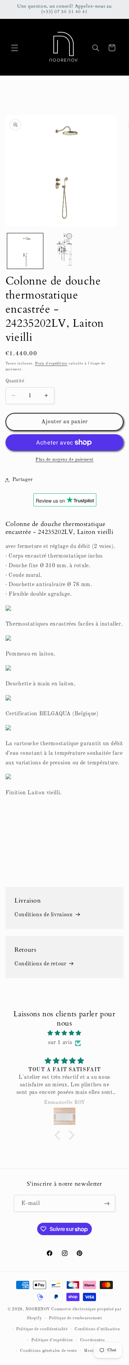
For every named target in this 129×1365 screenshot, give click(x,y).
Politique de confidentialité (42, 1329)
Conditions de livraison (43, 915)
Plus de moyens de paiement (64, 459)
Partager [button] (22, 479)
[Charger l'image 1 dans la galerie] (25, 251)
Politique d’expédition (52, 1340)
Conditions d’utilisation (97, 1329)
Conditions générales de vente (48, 1351)
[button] (14, 48)
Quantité (15, 381)
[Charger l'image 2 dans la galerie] (64, 251)
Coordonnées (92, 1340)
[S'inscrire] (107, 1203)
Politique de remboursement (75, 1318)
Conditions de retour (40, 964)
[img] (65, 1033)
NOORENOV (37, 1309)
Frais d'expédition (51, 363)
